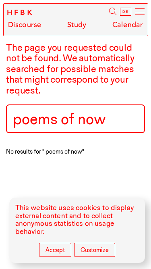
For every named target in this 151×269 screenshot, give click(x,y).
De (125, 12)
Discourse (24, 25)
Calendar (127, 25)
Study (77, 25)
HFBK (21, 12)
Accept (55, 250)
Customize (95, 250)
